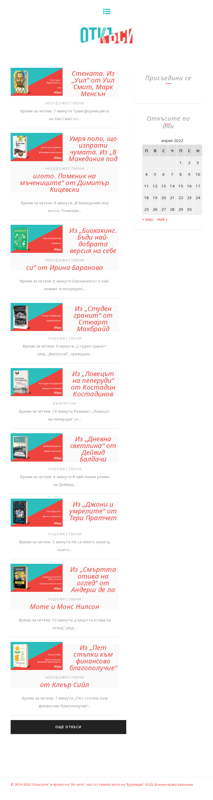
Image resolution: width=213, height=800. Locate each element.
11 (146, 185)
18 (146, 197)
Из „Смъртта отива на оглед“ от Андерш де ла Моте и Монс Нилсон (73, 588)
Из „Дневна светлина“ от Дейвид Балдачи (93, 449)
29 (180, 209)
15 (180, 185)
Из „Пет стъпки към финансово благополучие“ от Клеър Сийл (78, 666)
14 (172, 185)
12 (155, 185)
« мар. (148, 219)
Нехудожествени (64, 103)
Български (65, 403)
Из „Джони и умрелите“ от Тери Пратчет (93, 510)
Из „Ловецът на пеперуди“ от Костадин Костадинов (93, 383)
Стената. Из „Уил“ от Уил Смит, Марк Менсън (93, 83)
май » (162, 219)
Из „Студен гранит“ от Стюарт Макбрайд (93, 318)
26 (155, 209)
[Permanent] (37, 96)
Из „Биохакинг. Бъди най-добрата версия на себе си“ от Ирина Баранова (71, 249)
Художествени (65, 338)
